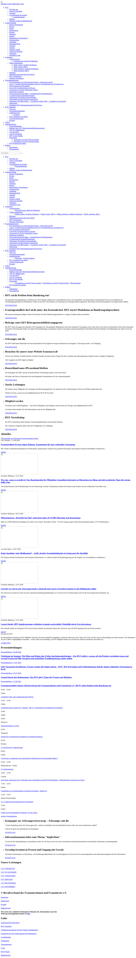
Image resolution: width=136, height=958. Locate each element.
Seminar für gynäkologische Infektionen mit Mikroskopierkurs (22, 737)
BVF (6, 7)
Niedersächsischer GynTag (10, 726)
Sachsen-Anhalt (14, 50)
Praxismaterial (14, 149)
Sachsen (12, 48)
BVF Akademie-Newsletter (18, 117)
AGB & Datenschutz (16, 118)
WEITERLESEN (11, 305)
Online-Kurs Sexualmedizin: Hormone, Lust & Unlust (19, 813)
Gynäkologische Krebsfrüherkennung (22, 95)
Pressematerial (76, 283)
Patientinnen (13, 147)
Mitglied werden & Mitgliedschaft (20, 21)
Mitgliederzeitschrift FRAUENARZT (22, 74)
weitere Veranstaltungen (9, 816)
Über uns (12, 109)
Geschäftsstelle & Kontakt (18, 15)
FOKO (7, 122)
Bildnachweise (6, 908)
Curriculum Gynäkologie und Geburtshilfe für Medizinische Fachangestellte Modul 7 (29, 758)
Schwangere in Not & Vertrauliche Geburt (23, 90)
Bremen (12, 32)
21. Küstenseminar (7, 769)
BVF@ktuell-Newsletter (17, 143)
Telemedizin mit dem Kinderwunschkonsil (23, 99)
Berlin (11, 28)
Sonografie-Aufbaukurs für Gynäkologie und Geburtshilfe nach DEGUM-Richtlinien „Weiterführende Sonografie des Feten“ (43, 780)
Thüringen (12, 53)
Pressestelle (13, 138)
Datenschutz (5, 901)
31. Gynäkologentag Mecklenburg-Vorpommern (17, 802)
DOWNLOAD (10, 832)
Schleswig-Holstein (15, 51)
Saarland (12, 46)
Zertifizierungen (14, 113)
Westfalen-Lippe (14, 55)
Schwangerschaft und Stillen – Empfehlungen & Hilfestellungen (30, 94)
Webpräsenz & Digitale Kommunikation (22, 97)
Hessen (11, 36)
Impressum (4, 897)
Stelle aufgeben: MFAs (21, 71)
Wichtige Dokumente (16, 78)
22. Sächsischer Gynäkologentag (12, 747)
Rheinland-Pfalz (14, 44)
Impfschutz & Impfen (16, 92)
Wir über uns (13, 9)
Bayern (11, 27)
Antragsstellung (29, 258)
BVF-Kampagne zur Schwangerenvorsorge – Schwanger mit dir (31, 82)
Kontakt (12, 120)
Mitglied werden (6, 4)
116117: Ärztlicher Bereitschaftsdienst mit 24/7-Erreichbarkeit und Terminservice (36, 84)
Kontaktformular (19, 17)
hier (28, 914)
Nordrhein (12, 42)
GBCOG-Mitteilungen (17, 130)
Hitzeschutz (13, 103)
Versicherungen (14, 59)
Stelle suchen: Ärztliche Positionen (25, 65)
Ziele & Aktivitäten (15, 11)
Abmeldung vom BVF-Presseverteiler (26, 141)
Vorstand (12, 13)
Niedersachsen (14, 40)
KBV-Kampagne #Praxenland (19, 86)
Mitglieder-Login (18, 4)
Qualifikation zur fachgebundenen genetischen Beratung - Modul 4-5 (24, 791)
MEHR (3, 452)
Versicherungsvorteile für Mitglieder (26, 61)
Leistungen (9, 57)
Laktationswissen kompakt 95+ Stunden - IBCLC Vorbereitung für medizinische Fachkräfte (31, 708)
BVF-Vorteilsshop (15, 76)
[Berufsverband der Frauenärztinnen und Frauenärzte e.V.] (2, 2)
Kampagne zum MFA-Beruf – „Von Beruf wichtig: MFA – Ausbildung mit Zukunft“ (37, 101)
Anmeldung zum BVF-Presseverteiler (26, 140)
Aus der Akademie (15, 134)
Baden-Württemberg (16, 25)
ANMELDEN (6, 643)
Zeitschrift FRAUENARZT (10, 923)
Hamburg (12, 34)
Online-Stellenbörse (16, 63)
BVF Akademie (10, 107)
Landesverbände (10, 23)
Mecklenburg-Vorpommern (18, 38)
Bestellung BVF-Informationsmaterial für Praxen (25, 105)
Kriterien (17, 115)
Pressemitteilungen (15, 126)
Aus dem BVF (14, 132)
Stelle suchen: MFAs (21, 67)
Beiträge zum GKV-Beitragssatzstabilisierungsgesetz (27, 128)
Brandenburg (13, 30)
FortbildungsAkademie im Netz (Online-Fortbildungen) (19, 930)
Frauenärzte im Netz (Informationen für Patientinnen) (18, 933)
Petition (7, 145)
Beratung (12, 73)
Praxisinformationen (12, 80)
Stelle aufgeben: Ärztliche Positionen (26, 69)
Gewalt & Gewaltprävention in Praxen (22, 88)
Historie (12, 19)
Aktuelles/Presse (10, 124)
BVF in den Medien (16, 136)
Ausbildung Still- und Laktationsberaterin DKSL (17, 697)
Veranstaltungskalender (17, 111)
